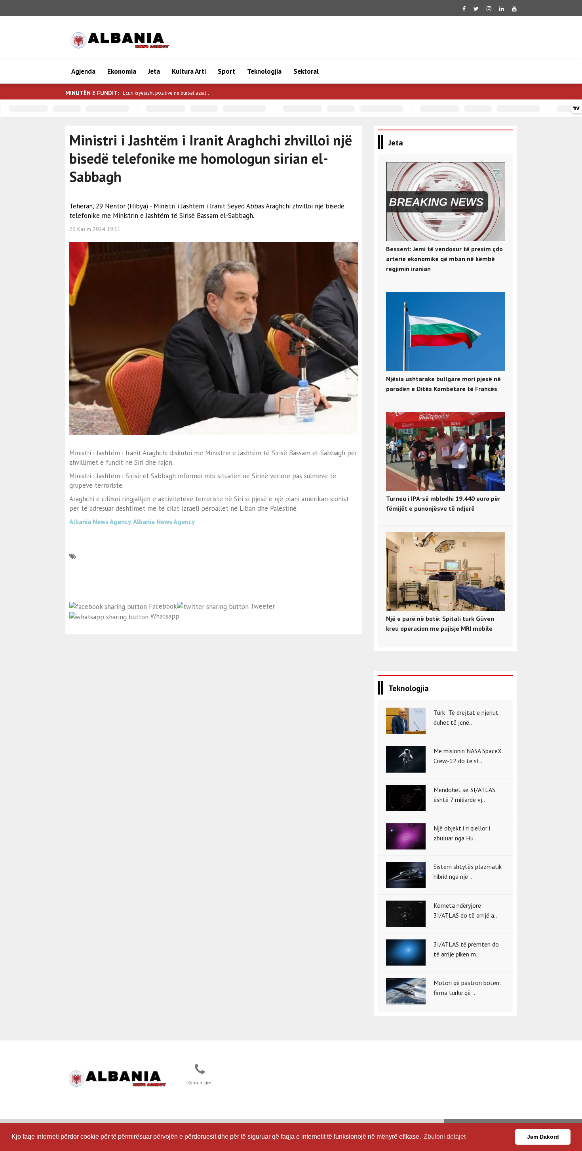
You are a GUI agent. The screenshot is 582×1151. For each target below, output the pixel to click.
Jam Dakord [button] (543, 1137)
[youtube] (514, 8)
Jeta (154, 71)
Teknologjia (264, 71)
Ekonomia (121, 71)
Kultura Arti (189, 71)
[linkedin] (501, 8)
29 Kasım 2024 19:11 (94, 229)
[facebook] (464, 8)
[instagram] (489, 8)
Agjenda (83, 71)
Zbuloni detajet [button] (445, 1136)
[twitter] (476, 8)
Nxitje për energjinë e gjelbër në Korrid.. (166, 93)
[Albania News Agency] (117, 1077)
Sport (226, 71)
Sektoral (306, 71)
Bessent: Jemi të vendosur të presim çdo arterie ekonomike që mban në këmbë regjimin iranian (444, 259)
